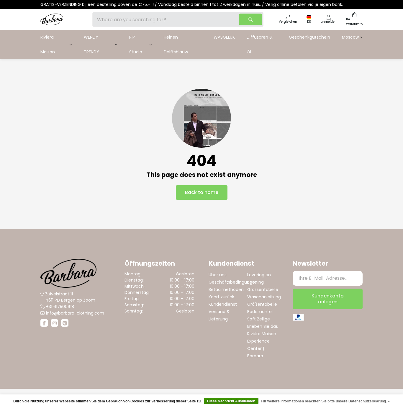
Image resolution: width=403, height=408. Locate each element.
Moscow (350, 37)
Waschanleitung (264, 297)
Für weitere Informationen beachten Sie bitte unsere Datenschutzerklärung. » (325, 401)
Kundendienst (223, 304)
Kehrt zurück (221, 297)
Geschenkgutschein (309, 37)
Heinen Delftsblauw (176, 44)
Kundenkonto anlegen (328, 298)
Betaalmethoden (226, 289)
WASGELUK (224, 37)
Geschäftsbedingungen (233, 282)
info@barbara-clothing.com (75, 313)
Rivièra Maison (47, 44)
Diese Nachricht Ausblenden (231, 401)
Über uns (218, 275)
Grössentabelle (262, 289)
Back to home (201, 192)
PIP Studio (135, 44)
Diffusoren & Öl (260, 44)
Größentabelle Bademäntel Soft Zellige (262, 311)
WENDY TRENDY (91, 44)
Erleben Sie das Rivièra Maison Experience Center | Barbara (262, 341)
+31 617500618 (60, 307)
